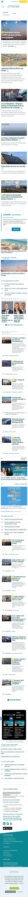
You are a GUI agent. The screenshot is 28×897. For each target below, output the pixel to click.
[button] (2, 6)
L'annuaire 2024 (17, 511)
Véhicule (15, 374)
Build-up (13, 590)
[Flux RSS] (11, 824)
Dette (3, 90)
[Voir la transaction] (3, 23)
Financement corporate (14, 355)
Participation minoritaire (17, 653)
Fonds (5, 312)
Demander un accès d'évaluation (11, 800)
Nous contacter (7, 854)
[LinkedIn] (4, 824)
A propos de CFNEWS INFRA (10, 850)
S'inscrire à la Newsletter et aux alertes (13, 866)
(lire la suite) (11, 46)
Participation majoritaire (17, 392)
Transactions (4, 152)
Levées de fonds (5, 361)
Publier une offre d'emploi (10, 840)
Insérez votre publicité (9, 838)
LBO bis (13, 631)
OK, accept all (14, 888)
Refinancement (12, 431)
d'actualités (15, 699)
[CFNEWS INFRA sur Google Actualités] (8, 824)
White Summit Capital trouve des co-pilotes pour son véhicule (19, 318)
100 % (13, 571)
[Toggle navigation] (1, 1)
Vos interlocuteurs (8, 855)
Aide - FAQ (6, 852)
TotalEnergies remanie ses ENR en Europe (13, 274)
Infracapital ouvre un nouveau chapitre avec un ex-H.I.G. (7, 318)
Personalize (20, 891)
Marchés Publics (5, 124)
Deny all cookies (10, 891)
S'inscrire (16, 229)
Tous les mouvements (15, 325)
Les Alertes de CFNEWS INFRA (16, 413)
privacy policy (14, 885)
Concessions (16, 610)
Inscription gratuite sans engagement (13, 814)
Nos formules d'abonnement (10, 864)
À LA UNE (5, 12)
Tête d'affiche (4, 54)
